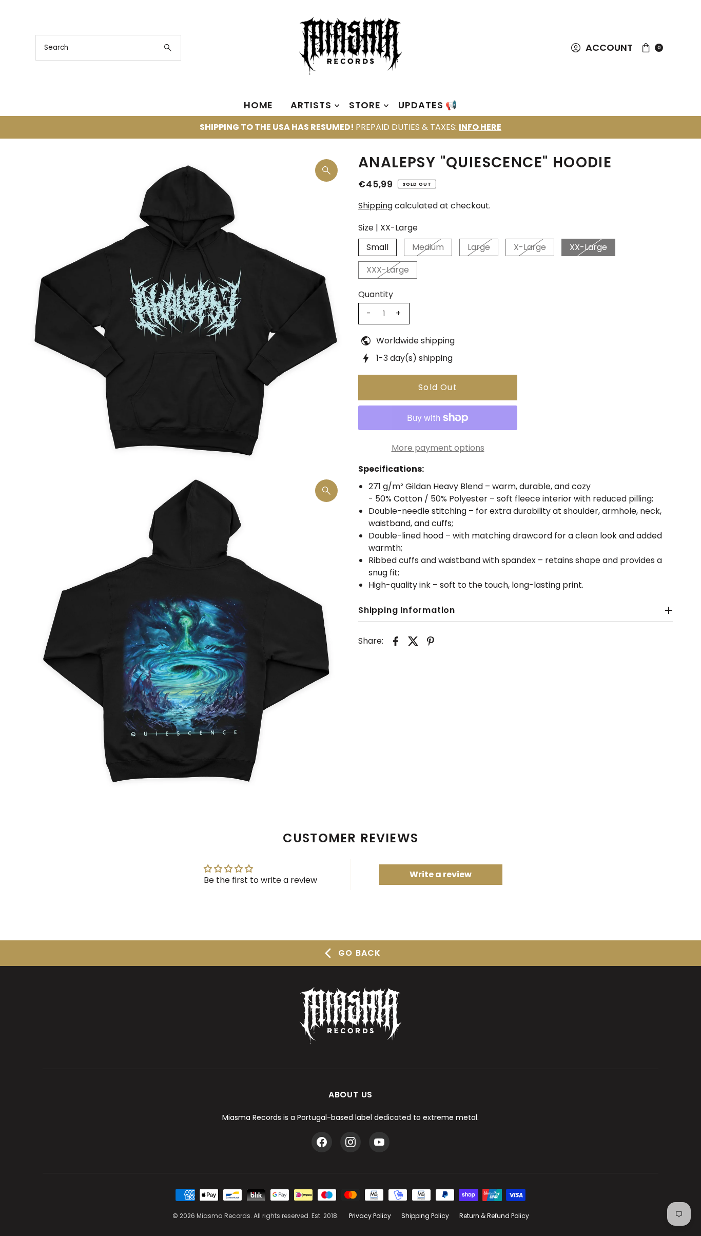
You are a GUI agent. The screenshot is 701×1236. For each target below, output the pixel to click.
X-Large (530, 247)
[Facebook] (321, 1142)
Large (479, 247)
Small (377, 247)
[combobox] (108, 48)
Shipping (375, 205)
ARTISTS (310, 105)
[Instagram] (350, 1142)
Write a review (441, 874)
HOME (259, 105)
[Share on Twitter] (413, 640)
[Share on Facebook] (395, 640)
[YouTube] (379, 1142)
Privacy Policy (370, 1215)
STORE (365, 105)
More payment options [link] (438, 448)
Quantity (375, 294)
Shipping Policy (425, 1215)
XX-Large (588, 247)
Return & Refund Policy (494, 1215)
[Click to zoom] (326, 170)
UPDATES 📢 (427, 105)
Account (609, 47)
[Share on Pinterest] (430, 640)
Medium (428, 247)
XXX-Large (387, 270)
